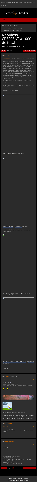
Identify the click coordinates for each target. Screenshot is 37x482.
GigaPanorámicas (7, 418)
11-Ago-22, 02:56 (6, 444)
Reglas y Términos (17, 478)
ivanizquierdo (9, 441)
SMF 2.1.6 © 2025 (12, 480)
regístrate (3, 5)
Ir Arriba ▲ (25, 478)
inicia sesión (30, 2)
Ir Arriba (4, 468)
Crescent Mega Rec (8, 226)
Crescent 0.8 (6, 153)
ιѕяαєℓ (19, 28)
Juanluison (8, 55)
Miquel (6, 376)
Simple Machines (19, 480)
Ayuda (10, 478)
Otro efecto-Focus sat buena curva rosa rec (14, 361)
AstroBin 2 (18, 417)
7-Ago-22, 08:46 (6, 379)
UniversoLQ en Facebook (21, 415)
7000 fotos (28, 417)
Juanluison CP (15, 153)
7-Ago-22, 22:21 (6, 426)
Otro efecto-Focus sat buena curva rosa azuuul (15, 293)
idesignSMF (26, 480)
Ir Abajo (4, 50)
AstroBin (12, 417)
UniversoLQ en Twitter (8, 415)
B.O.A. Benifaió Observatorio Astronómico (22, 418)
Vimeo (23, 417)
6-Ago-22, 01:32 (6, 58)
